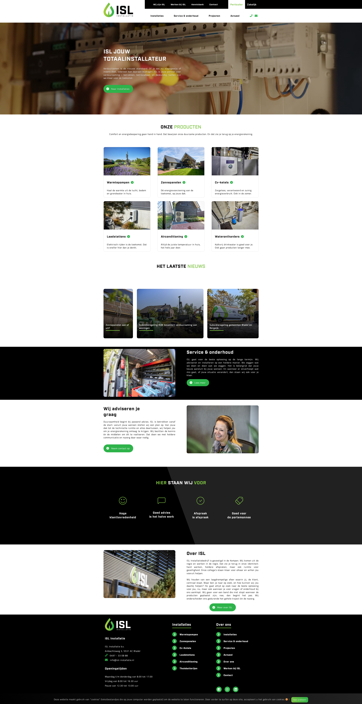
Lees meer (200, 382)
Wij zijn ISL (159, 4)
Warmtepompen (189, 634)
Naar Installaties (120, 89)
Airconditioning (189, 661)
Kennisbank (197, 4)
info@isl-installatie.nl (122, 660)
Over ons (229, 661)
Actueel (235, 15)
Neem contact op (120, 448)
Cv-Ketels (185, 647)
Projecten (214, 15)
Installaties (157, 15)
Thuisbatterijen (188, 668)
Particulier (236, 4)
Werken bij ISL (178, 4)
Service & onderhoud (186, 15)
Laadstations (187, 654)
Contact (213, 4)
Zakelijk (252, 4)
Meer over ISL (224, 607)
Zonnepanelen (188, 641)
